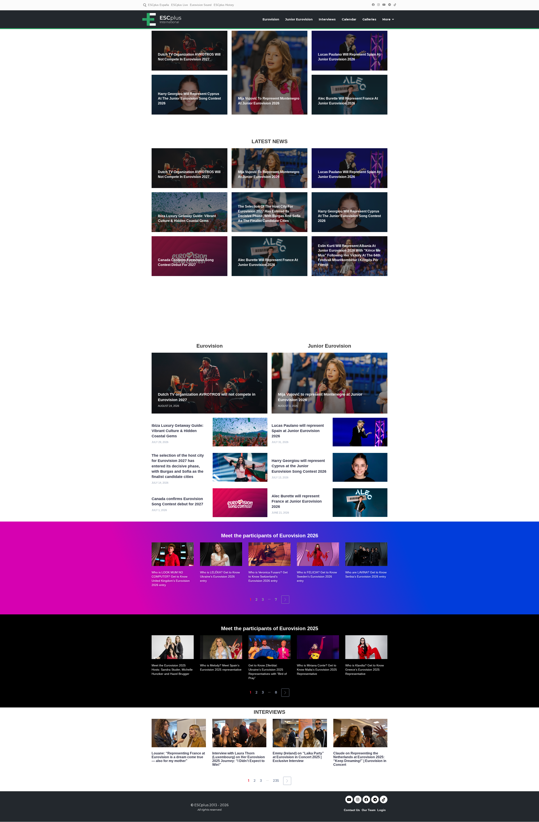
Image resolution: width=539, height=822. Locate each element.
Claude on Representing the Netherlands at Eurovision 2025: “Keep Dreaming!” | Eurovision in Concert (359, 758)
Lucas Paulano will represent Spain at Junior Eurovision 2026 (298, 430)
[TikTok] (394, 4)
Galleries (369, 19)
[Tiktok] (383, 799)
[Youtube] (349, 799)
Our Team (368, 810)
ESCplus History (224, 5)
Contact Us (352, 810)
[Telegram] (389, 4)
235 (276, 781)
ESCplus (201, 805)
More (386, 19)
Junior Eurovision (299, 19)
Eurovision (271, 19)
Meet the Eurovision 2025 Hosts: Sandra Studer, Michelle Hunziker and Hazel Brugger (172, 669)
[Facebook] (373, 4)
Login (381, 810)
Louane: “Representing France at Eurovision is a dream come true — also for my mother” (178, 757)
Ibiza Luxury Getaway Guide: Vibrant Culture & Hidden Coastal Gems (177, 430)
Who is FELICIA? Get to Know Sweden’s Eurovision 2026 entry (317, 576)
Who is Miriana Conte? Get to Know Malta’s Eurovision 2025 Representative (317, 669)
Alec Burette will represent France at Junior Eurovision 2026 (297, 501)
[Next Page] (285, 599)
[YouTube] (384, 4)
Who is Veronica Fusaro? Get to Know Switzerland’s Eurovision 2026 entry (268, 576)
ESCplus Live (179, 5)
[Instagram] (378, 4)
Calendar (349, 19)
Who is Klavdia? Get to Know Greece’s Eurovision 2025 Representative (364, 669)
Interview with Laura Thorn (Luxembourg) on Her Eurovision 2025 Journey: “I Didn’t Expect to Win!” (238, 758)
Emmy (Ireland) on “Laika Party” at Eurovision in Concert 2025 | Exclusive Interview (298, 757)
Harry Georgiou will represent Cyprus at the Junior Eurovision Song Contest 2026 (189, 98)
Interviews (327, 19)
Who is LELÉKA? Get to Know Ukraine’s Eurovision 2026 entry (220, 576)
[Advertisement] (269, 125)
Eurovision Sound (200, 5)
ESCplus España (158, 5)
